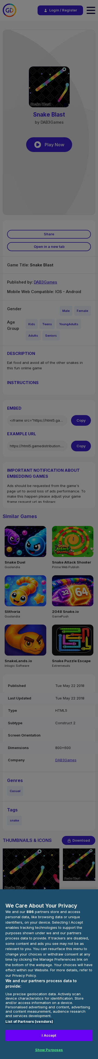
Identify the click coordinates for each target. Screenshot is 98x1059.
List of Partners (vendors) (29, 1021)
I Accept (49, 1035)
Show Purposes (49, 1050)
